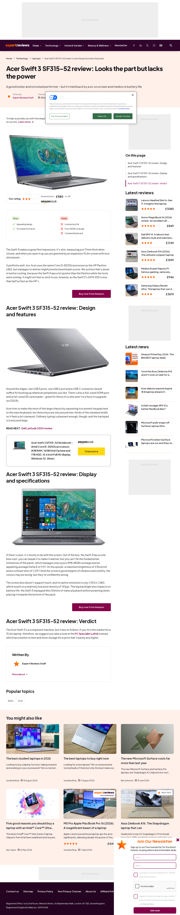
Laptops (36, 58)
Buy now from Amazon (91, 293)
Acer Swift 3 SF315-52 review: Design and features (147, 165)
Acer (20, 700)
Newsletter (121, 45)
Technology (51, 45)
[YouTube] (161, 45)
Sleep (36, 45)
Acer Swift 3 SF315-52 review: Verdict (147, 183)
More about (18, 674)
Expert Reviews (15, 45)
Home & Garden (73, 45)
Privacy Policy (45, 891)
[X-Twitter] (147, 45)
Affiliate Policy (108, 891)
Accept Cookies (123, 116)
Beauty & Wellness (98, 45)
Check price (91, 451)
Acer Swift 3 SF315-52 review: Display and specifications (147, 175)
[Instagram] (154, 45)
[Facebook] (133, 45)
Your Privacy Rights (59, 116)
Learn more (24, 121)
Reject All (102, 116)
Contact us (12, 891)
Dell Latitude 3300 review (36, 428)
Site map (28, 891)
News (10, 700)
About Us (91, 891)
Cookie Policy (124, 108)
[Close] (133, 95)
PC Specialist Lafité (86, 633)
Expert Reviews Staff (23, 97)
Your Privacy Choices (69, 891)
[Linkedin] (140, 45)
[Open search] (171, 45)
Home (9, 58)
